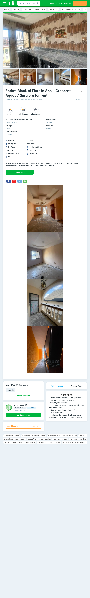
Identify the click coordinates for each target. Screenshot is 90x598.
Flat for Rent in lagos (60, 439)
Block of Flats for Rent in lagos (14, 439)
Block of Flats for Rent (11, 436)
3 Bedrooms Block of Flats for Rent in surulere (19, 442)
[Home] (11, 3)
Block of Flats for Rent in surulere (39, 439)
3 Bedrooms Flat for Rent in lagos (49, 442)
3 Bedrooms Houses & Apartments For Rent (62, 436)
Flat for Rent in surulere (78, 439)
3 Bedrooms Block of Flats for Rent (33, 436)
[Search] (37, 3)
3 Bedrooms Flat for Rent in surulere (75, 442)
